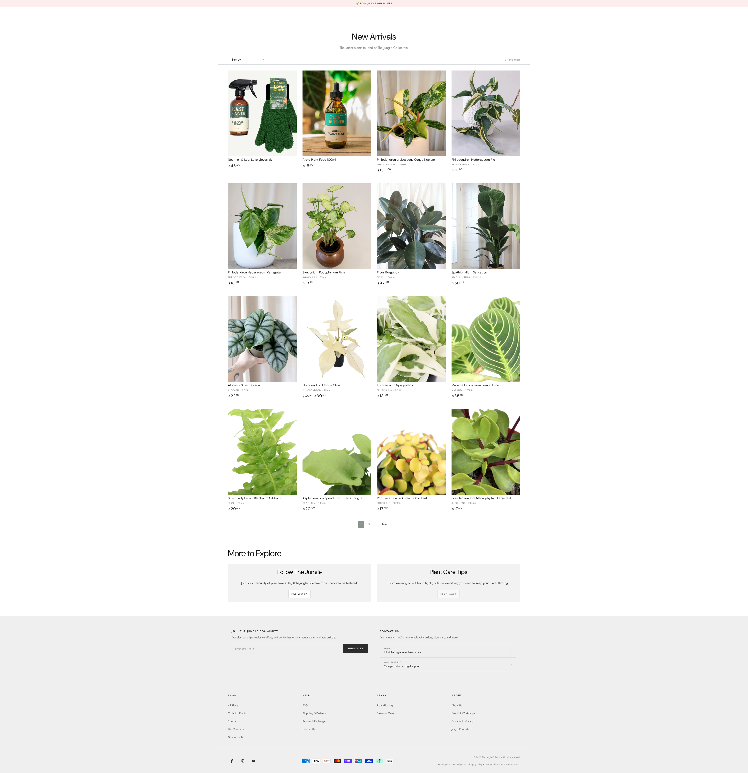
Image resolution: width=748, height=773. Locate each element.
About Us (457, 705)
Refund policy (459, 764)
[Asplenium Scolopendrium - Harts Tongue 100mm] (337, 452)
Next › (386, 524)
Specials (233, 721)
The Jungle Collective (492, 757)
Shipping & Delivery (314, 713)
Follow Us (299, 594)
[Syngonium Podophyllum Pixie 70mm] (337, 226)
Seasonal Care (385, 713)
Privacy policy (444, 764)
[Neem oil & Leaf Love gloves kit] (262, 113)
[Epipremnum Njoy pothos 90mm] (411, 339)
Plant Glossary (385, 705)
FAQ (305, 705)
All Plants (233, 705)
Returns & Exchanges (314, 721)
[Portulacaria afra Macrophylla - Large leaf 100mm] (486, 452)
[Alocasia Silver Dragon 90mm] (262, 339)
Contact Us (309, 729)
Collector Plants (237, 713)
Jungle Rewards (460, 729)
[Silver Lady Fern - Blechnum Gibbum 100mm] (262, 452)
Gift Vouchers (236, 729)
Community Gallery (463, 721)
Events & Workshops (463, 713)
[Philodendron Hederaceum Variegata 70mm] (262, 226)
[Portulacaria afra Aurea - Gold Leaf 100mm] (411, 452)
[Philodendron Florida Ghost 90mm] (337, 339)
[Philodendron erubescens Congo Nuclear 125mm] (411, 113)
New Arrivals (235, 737)
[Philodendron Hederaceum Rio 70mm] (486, 113)
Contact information (494, 764)
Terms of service (512, 764)
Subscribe (355, 648)
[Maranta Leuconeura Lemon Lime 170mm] (486, 339)
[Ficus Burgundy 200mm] (411, 226)
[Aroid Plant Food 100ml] (337, 113)
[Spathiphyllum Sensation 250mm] (486, 226)
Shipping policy (475, 764)
